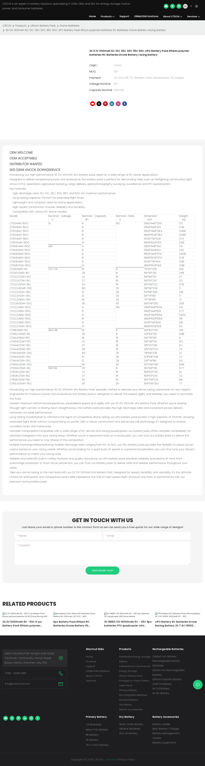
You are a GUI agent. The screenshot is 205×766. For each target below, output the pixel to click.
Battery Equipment (164, 742)
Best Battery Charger (165, 729)
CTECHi (6, 25)
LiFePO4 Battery (162, 684)
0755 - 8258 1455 (15, 673)
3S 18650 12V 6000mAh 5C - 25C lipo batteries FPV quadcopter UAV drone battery (128, 624)
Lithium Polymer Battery (166, 679)
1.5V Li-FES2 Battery (97, 745)
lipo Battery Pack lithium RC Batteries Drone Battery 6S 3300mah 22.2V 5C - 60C (71, 624)
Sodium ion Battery (164, 656)
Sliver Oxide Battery (131, 724)
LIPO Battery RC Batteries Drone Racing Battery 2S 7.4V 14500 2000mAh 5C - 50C (176, 624)
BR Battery (92, 735)
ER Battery (92, 740)
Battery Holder (161, 724)
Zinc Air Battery (128, 733)
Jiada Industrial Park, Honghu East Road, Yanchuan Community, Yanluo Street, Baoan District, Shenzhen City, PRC (29, 658)
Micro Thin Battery (97, 729)
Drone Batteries (69, 25)
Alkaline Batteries (129, 729)
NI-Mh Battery (160, 693)
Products (20, 25)
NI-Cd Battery (160, 688)
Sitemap (110, 759)
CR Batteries (93, 724)
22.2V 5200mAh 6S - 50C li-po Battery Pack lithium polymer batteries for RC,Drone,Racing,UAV (25, 624)
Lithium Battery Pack (43, 25)
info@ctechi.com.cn (17, 684)
